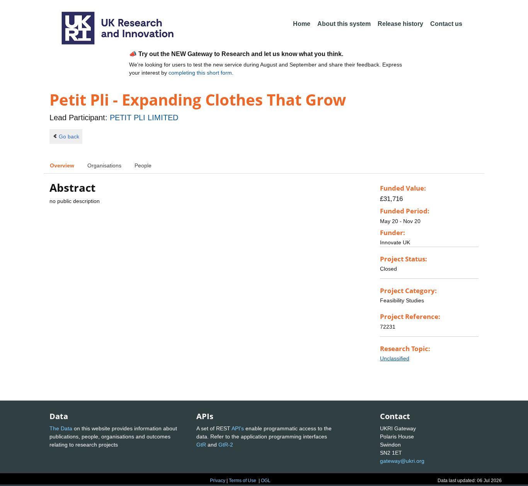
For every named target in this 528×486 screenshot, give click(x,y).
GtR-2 (225, 445)
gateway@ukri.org (402, 461)
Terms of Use (242, 480)
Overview (62, 165)
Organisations (104, 165)
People (143, 165)
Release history (400, 23)
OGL (266, 480)
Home (301, 23)
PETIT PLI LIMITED (144, 117)
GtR (201, 445)
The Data (60, 428)
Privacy (217, 480)
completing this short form (200, 73)
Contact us (446, 23)
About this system (344, 23)
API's (238, 428)
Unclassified (394, 358)
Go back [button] (69, 136)
